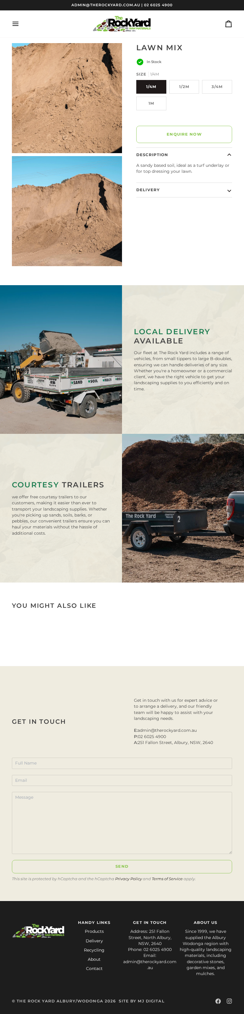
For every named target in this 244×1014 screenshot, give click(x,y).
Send (122, 866)
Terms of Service (167, 879)
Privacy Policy (128, 879)
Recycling (94, 950)
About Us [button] (206, 922)
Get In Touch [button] (150, 922)
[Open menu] (21, 23)
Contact (94, 968)
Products (94, 931)
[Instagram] (229, 1001)
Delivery (148, 190)
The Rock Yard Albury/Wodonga (60, 1001)
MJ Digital (151, 1001)
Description (152, 155)
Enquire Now (184, 134)
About (94, 959)
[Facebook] (218, 1001)
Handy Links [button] (94, 922)
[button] (38, 921)
